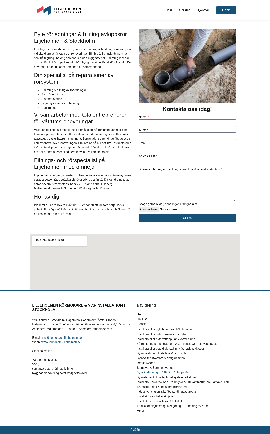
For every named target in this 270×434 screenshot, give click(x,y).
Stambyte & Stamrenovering (155, 367)
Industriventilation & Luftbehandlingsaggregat (166, 391)
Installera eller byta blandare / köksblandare (165, 329)
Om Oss (184, 10)
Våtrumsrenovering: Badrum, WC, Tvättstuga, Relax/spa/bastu (177, 343)
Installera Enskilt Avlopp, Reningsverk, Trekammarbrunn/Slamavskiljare (183, 382)
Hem (168, 10)
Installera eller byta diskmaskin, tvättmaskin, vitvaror (170, 348)
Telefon (144, 130)
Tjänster (203, 10)
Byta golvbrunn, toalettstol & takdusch (161, 353)
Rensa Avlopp (146, 362)
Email (143, 143)
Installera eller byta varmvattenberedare (162, 334)
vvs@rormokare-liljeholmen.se (62, 337)
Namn (143, 117)
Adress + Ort (147, 156)
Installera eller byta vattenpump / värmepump (166, 339)
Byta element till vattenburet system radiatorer (166, 377)
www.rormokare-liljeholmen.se (61, 342)
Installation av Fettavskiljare (155, 396)
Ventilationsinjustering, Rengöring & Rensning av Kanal (173, 406)
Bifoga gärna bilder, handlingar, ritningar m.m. (168, 204)
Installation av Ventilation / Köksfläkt (160, 401)
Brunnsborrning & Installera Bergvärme (162, 386)
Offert (140, 411)
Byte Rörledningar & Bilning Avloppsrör (162, 372)
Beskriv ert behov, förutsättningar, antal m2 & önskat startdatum (180, 169)
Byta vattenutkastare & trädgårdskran (161, 358)
